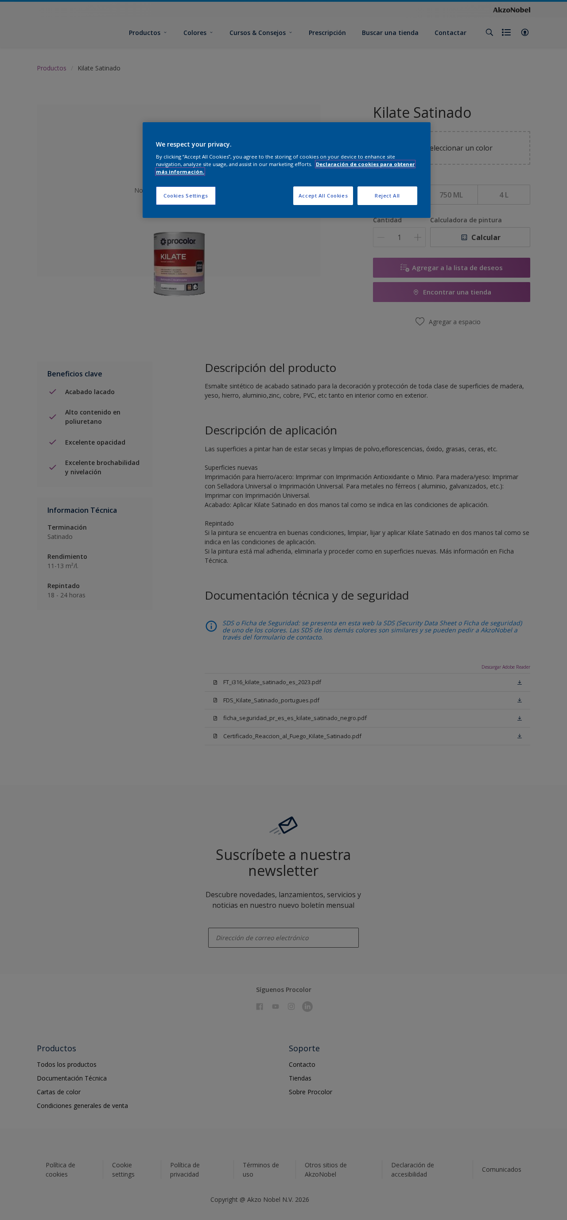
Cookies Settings (185, 195)
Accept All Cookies (323, 195)
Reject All (387, 195)
